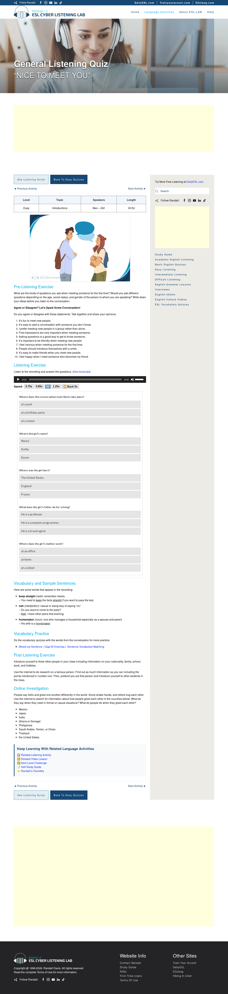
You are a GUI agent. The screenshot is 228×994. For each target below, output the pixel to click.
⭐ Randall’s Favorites (30, 771)
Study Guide (163, 254)
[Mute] (132, 379)
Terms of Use (44, 972)
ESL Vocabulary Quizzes (172, 304)
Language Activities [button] (159, 12)
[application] (80, 379)
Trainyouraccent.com (175, 2)
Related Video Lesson (34, 759)
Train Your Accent (184, 963)
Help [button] (210, 12)
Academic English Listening (174, 259)
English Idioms (165, 294)
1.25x (56, 386)
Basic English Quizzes (170, 264)
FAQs (123, 971)
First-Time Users (131, 976)
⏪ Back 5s (70, 386)
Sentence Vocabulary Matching (85, 647)
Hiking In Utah (182, 976)
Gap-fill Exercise (55, 647)
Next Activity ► (137, 188)
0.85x (39, 386)
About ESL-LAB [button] (190, 12)
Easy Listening (165, 269)
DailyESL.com (144, 2)
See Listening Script (31, 179)
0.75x (29, 386)
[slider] (139, 379)
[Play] (18, 379)
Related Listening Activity (36, 755)
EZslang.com (205, 2)
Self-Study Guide (31, 767)
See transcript (81, 371)
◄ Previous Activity (25, 188)
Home (135, 12)
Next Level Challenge (34, 763)
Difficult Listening (167, 279)
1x (47, 386)
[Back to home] (49, 12)
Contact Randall (130, 963)
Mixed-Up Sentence (30, 647)
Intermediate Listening (171, 274)
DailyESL (179, 967)
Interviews (162, 289)
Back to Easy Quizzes (69, 179)
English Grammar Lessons (173, 284)
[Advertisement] (114, 128)
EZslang (178, 971)
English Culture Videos (171, 299)
